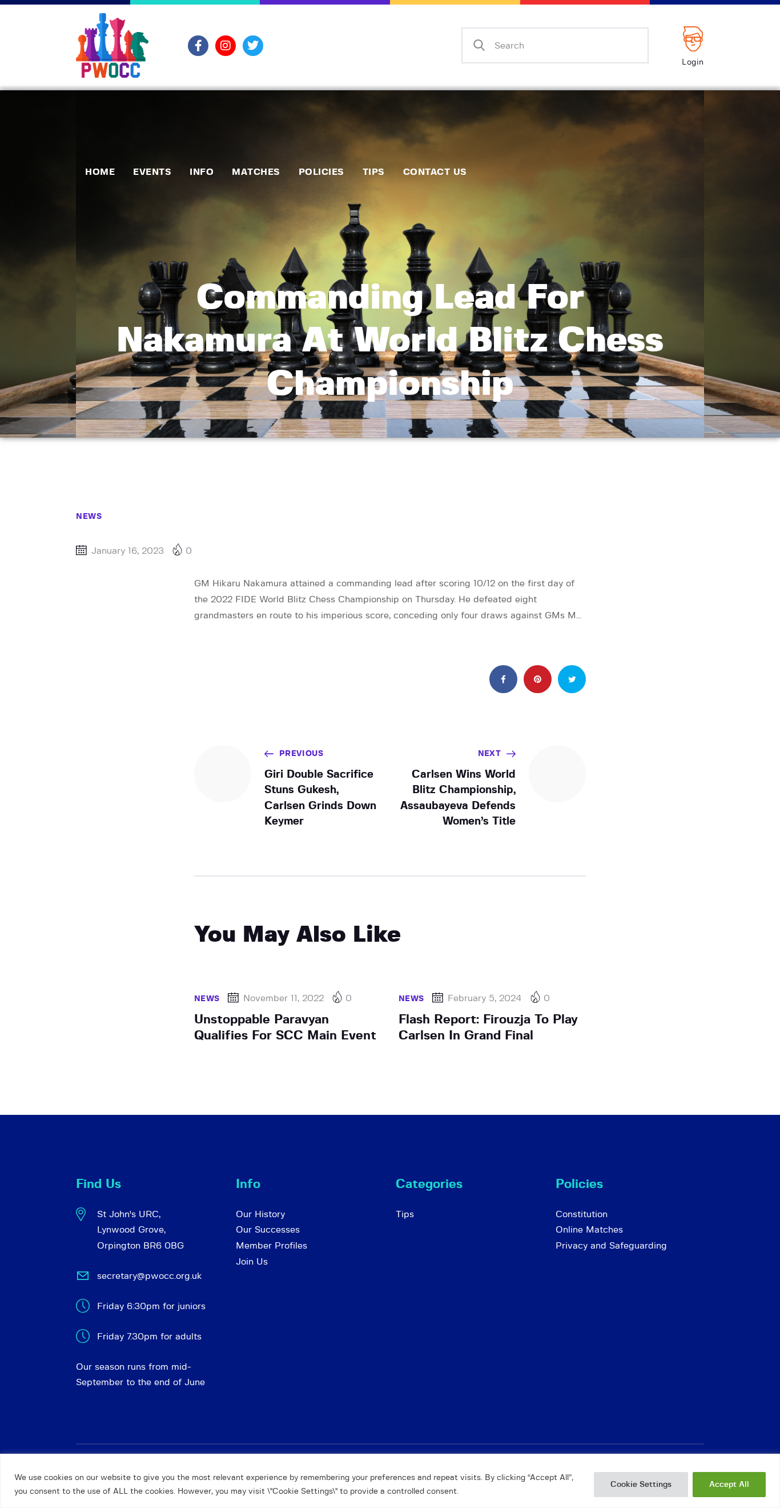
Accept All (729, 1485)
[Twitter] (253, 45)
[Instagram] (225, 45)
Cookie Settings (641, 1485)
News (89, 517)
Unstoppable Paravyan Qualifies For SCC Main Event (285, 1027)
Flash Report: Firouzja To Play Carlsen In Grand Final (488, 1027)
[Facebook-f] (198, 45)
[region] (390, 1481)
